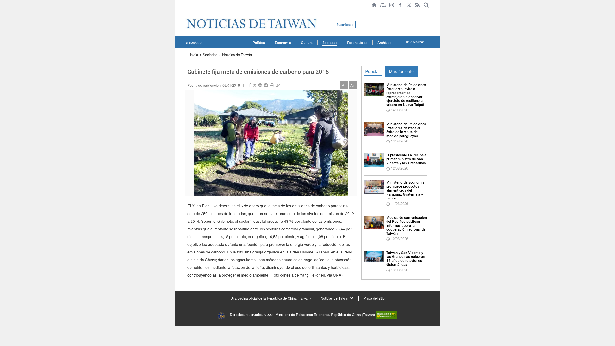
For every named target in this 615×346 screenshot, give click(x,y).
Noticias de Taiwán (237, 54)
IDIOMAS (413, 42)
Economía (283, 43)
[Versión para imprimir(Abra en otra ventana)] (272, 85)
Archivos (384, 43)
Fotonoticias (357, 43)
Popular (372, 71)
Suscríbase (344, 24)
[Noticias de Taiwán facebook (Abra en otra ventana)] (400, 5)
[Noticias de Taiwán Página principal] (374, 5)
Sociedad (329, 43)
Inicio (194, 54)
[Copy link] (277, 85)
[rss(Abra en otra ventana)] (417, 5)
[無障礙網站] (386, 314)
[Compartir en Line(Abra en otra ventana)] (260, 85)
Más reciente (401, 71)
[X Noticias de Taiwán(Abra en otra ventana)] (409, 5)
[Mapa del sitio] (383, 5)
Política (259, 43)
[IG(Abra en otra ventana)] (391, 5)
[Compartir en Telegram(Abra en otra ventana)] (266, 85)
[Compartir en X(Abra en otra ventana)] (254, 85)
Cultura (307, 43)
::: (186, 12)
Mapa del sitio (374, 298)
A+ (352, 85)
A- (343, 85)
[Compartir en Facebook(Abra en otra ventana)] (249, 85)
